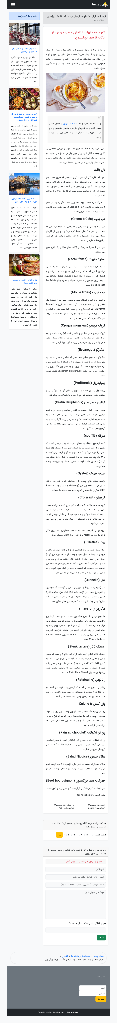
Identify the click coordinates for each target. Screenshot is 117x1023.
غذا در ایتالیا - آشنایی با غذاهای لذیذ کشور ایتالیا (25, 282)
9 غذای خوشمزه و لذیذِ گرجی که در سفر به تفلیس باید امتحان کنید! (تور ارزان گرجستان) (24, 117)
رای (59, 835)
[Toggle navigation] (13, 4)
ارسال (101, 937)
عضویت (101, 999)
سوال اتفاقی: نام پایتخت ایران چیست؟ (87, 923)
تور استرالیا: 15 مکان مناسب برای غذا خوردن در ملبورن (24, 50)
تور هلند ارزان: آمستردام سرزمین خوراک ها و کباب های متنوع (24, 200)
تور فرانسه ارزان (70, 123)
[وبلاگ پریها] (100, 4)
